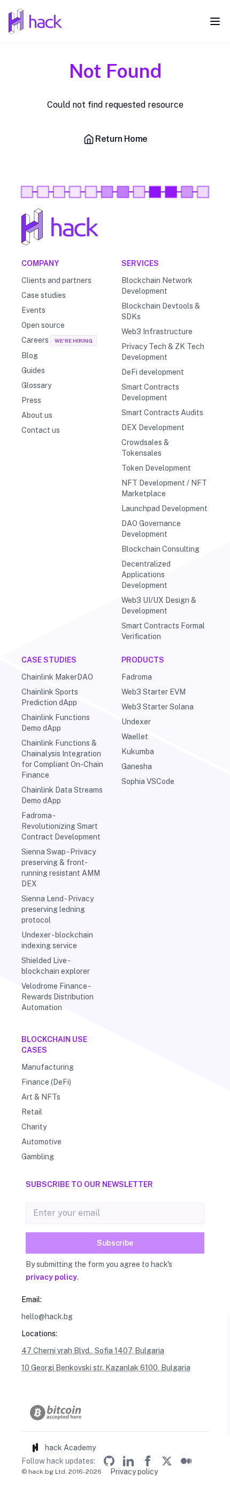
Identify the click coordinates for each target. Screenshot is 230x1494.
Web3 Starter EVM (153, 692)
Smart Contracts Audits (162, 412)
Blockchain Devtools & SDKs (160, 311)
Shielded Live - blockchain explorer (55, 965)
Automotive (41, 1141)
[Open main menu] (215, 21)
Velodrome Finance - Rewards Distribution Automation (57, 997)
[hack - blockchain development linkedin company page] (128, 1461)
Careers (35, 340)
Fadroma (136, 677)
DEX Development (153, 427)
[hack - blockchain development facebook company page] (147, 1461)
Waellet (134, 736)
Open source (43, 325)
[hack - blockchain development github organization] (109, 1461)
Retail (31, 1112)
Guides (33, 370)
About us (36, 415)
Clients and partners (56, 280)
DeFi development (152, 372)
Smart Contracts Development (150, 392)
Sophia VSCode (147, 781)
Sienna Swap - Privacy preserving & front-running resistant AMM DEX (60, 867)
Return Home (121, 139)
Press (31, 400)
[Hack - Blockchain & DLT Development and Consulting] (115, 226)
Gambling (37, 1156)
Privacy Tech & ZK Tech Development (162, 351)
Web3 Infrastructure (157, 331)
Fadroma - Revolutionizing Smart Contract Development (61, 826)
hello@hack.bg (47, 1316)
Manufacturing (47, 1067)
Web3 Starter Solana (157, 706)
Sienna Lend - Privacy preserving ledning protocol (57, 909)
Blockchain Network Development (157, 285)
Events (33, 310)
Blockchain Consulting (160, 549)
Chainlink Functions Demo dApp (55, 722)
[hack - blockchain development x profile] (167, 1461)
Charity (34, 1126)
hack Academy (70, 1447)
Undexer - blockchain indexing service (57, 940)
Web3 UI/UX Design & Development (158, 605)
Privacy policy (134, 1471)
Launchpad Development (164, 508)
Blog (29, 355)
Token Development (156, 468)
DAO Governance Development (151, 528)
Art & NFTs (40, 1097)
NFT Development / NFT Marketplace (164, 488)
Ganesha (136, 766)
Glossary (36, 385)
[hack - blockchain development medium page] (186, 1461)
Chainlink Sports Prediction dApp (49, 697)
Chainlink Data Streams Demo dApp (62, 795)
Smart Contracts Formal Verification (163, 631)
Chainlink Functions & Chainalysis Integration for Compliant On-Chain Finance (62, 759)
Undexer (136, 721)
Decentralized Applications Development (146, 574)
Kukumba (137, 751)
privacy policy (51, 1277)
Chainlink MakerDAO (57, 677)
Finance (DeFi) (46, 1082)
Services (140, 263)
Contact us (40, 430)
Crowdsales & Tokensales (145, 447)
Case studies (43, 295)
